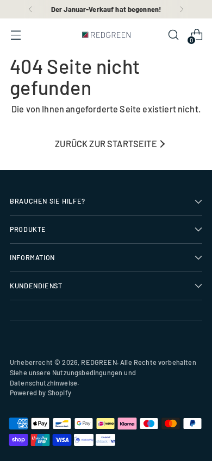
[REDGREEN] (106, 35)
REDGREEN (98, 362)
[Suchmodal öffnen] (173, 35)
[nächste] (182, 9)
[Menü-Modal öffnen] (15, 35)
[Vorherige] (30, 9)
